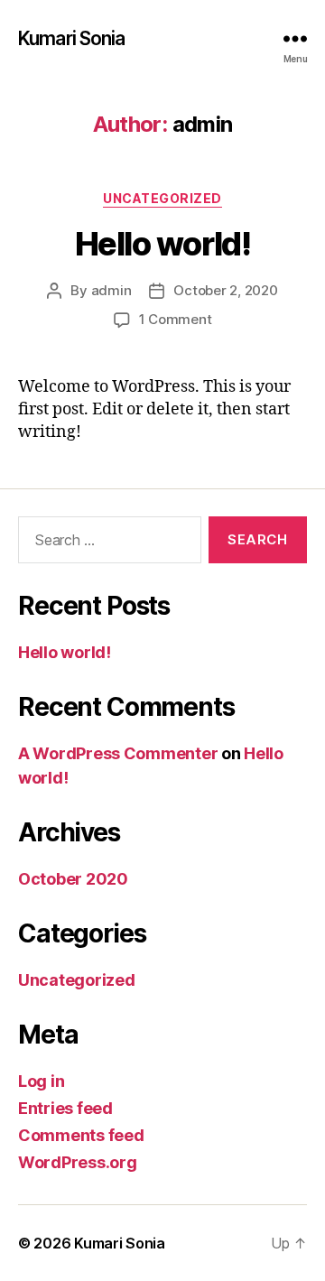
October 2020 (73, 878)
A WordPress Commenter (118, 753)
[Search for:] (106, 543)
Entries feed (65, 1108)
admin (111, 290)
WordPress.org (77, 1162)
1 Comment (175, 319)
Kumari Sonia (71, 38)
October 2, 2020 (225, 290)
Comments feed (81, 1135)
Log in (41, 1081)
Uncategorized (162, 198)
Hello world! (162, 244)
